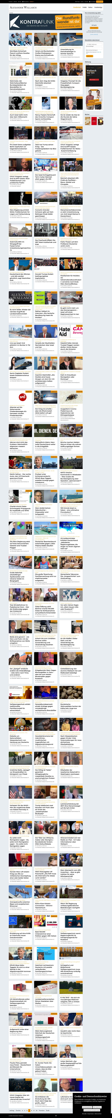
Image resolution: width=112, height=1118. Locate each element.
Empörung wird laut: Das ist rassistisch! (44, 836)
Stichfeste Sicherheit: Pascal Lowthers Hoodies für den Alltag (19, 53)
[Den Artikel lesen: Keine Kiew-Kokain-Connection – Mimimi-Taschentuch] (45, 891)
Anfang (12, 1110)
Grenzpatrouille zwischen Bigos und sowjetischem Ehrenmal (20, 904)
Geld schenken (94, 27)
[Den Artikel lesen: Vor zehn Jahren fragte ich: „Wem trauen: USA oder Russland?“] (71, 594)
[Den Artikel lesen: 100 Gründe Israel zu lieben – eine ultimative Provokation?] (71, 496)
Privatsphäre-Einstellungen (92, 1110)
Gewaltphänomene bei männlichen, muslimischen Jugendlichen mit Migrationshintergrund (44, 740)
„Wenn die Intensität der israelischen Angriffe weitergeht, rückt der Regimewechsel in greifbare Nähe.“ (45, 308)
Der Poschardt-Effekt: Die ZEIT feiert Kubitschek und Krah (45, 242)
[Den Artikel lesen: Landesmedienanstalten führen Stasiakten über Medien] (45, 987)
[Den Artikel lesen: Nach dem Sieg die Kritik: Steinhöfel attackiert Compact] (45, 69)
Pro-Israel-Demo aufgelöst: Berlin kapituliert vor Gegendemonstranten (20, 147)
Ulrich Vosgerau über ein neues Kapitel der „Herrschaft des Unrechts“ (20, 1097)
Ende (47, 1110)
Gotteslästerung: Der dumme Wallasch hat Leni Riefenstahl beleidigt (70, 671)
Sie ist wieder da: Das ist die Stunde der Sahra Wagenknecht (69, 117)
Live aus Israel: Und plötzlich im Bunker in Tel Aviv (20, 345)
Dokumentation (13, 603)
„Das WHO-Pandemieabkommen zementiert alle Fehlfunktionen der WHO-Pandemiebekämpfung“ (20, 802)
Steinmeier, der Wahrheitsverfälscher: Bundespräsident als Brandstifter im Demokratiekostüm (18, 85)
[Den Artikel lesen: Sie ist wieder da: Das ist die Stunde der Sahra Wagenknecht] (71, 103)
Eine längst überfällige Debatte (17, 272)
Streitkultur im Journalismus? (42, 173)
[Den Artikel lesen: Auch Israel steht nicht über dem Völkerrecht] (20, 103)
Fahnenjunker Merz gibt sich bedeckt (68, 470)
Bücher (15, 1)
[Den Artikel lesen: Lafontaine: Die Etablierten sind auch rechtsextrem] (71, 1085)
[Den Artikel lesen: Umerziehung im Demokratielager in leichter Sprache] (71, 39)
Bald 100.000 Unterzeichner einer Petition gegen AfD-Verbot (45, 934)
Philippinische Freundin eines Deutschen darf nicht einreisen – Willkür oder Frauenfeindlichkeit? (45, 538)
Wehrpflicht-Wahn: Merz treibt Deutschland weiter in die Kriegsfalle (45, 444)
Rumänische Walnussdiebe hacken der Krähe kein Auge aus (70, 706)
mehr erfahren (94, 34)
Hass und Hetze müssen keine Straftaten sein (70, 47)
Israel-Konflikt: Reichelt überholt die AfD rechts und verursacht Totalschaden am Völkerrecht (69, 175)
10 (36, 1110)
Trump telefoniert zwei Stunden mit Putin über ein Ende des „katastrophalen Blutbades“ (44, 810)
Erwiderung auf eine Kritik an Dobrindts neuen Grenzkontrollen (20, 935)
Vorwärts (41, 1110)
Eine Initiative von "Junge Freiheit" (43, 930)
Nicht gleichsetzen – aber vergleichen (18, 635)
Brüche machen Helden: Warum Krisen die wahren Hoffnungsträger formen (70, 444)
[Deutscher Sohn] (87, 121)
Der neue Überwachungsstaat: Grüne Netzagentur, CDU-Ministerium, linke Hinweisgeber (18, 538)
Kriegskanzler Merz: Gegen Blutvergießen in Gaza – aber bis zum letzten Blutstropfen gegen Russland (45, 674)
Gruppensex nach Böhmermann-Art (68, 836)
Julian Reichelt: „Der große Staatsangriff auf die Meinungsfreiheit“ (70, 1063)
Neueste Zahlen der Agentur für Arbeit (18, 570)
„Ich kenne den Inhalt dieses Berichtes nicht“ (70, 868)
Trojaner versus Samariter (66, 603)
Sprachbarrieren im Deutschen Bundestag (19, 836)
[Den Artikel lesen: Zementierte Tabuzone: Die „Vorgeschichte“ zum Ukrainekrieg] (71, 562)
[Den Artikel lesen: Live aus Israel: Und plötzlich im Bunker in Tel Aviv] (20, 331)
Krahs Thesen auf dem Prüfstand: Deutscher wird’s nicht (69, 244)
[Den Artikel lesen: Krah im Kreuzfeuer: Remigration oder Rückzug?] (71, 363)
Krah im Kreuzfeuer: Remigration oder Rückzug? (68, 377)
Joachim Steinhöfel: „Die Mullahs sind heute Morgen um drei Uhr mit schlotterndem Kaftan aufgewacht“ (45, 379)
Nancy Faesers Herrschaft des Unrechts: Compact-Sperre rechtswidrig (45, 117)
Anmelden (93, 1)
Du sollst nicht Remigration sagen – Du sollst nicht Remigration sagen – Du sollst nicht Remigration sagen (19, 842)
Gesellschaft (28, 33)
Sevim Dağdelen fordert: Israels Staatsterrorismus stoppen (19, 375)
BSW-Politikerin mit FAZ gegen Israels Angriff (20, 371)
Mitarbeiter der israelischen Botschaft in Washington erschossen (70, 772)
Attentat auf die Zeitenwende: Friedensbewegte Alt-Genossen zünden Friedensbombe (18, 411)
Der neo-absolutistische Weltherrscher (44, 272)
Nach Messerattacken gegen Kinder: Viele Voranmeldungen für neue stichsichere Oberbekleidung (70, 740)
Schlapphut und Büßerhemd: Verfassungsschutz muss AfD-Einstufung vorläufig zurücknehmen (70, 969)
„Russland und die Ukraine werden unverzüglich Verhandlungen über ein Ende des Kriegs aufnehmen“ (45, 802)
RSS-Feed (77, 1)
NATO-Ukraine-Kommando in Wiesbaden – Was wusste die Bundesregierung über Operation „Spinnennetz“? (70, 477)
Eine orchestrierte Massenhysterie (17, 1093)
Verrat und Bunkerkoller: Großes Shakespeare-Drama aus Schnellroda (45, 53)
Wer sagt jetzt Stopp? (65, 306)
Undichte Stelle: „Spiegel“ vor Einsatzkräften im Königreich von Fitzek (20, 772)
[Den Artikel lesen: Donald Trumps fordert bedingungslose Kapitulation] (45, 264)
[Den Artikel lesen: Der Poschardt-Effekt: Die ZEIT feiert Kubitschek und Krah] (45, 230)
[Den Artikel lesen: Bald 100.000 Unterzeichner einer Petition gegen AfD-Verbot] (45, 921)
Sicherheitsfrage (90, 46)
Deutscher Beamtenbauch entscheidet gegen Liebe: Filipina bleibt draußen (45, 544)
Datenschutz (98, 1113)
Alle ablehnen (97, 1107)
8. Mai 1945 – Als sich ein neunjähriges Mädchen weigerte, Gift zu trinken (70, 1000)
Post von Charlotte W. (65, 667)
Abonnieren (89, 56)
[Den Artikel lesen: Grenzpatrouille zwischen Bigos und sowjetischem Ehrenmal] (20, 891)
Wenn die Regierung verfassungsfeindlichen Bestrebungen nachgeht (70, 906)
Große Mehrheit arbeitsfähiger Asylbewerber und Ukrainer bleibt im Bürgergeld (17, 577)
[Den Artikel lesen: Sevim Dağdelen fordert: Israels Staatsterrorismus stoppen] (20, 363)
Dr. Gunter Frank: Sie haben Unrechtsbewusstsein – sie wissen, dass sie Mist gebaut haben (45, 1067)
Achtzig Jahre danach (65, 995)
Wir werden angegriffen (65, 1059)
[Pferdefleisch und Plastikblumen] (100, 121)
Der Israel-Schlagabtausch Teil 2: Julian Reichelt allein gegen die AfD (45, 177)
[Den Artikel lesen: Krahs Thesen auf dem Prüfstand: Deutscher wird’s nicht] (71, 230)
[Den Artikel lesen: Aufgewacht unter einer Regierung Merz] (20, 1019)
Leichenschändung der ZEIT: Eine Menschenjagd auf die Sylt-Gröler (70, 806)
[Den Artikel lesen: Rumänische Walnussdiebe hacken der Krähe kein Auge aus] (71, 692)
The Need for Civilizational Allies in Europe (70, 536)
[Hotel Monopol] (94, 121)
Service (19, 1)
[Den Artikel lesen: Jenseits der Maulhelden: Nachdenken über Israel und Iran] (45, 331)
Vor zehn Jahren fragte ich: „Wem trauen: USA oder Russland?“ (69, 607)
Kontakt (86, 1)
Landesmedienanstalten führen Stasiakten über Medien (44, 1001)
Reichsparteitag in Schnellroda (42, 238)
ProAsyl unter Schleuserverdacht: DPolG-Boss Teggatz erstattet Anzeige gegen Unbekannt (44, 478)
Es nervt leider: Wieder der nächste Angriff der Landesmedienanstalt (20, 312)
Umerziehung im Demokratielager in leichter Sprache (68, 52)
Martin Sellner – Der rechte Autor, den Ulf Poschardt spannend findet (20, 476)
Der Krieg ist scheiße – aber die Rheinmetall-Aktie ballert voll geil (44, 411)
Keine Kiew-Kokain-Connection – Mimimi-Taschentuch (44, 906)
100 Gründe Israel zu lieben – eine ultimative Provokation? (69, 510)
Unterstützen (100, 1)
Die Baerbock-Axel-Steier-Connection (18, 667)
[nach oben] (56, 1116)
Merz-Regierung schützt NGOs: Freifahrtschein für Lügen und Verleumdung (20, 212)
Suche (82, 1)
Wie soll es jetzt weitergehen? (16, 1027)
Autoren (11, 1)
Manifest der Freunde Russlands (17, 405)
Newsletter (26, 1)
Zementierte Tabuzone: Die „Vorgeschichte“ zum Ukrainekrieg (70, 576)
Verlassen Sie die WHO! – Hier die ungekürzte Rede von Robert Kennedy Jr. (20, 807)
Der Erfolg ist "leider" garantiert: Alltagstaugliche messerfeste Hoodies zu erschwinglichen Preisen (45, 774)
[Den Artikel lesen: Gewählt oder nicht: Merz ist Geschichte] (71, 1019)
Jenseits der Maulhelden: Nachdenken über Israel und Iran (45, 345)
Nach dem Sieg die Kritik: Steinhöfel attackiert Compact (45, 83)
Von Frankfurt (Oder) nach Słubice (17, 900)
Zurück (18, 1110)
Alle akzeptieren (87, 1107)
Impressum (90, 1113)
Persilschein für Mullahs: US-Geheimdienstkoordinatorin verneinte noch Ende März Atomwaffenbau (70, 280)
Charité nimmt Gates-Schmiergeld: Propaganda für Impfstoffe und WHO (20, 508)
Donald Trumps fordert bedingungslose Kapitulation (44, 276)
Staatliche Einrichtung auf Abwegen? (18, 504)
